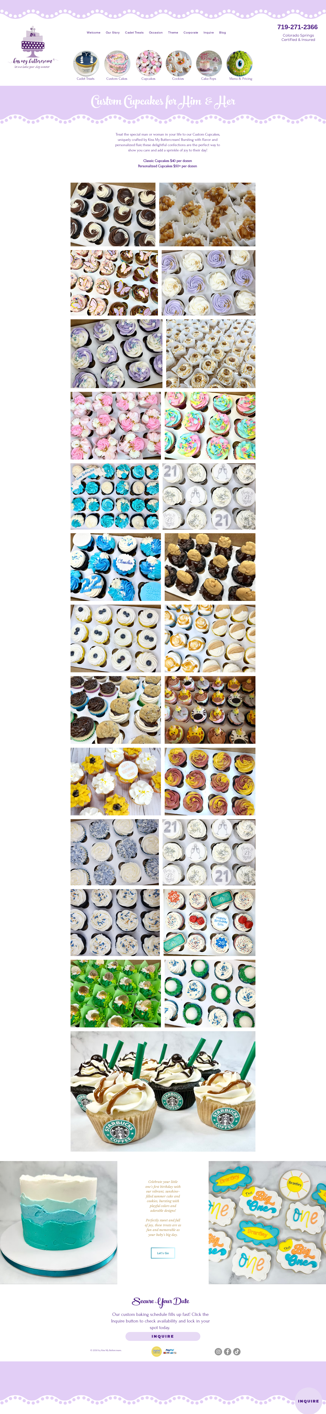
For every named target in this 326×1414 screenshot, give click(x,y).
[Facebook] (227, 1351)
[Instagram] (218, 1351)
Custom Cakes (116, 79)
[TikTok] (237, 1351)
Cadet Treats (86, 79)
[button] (113, 32)
